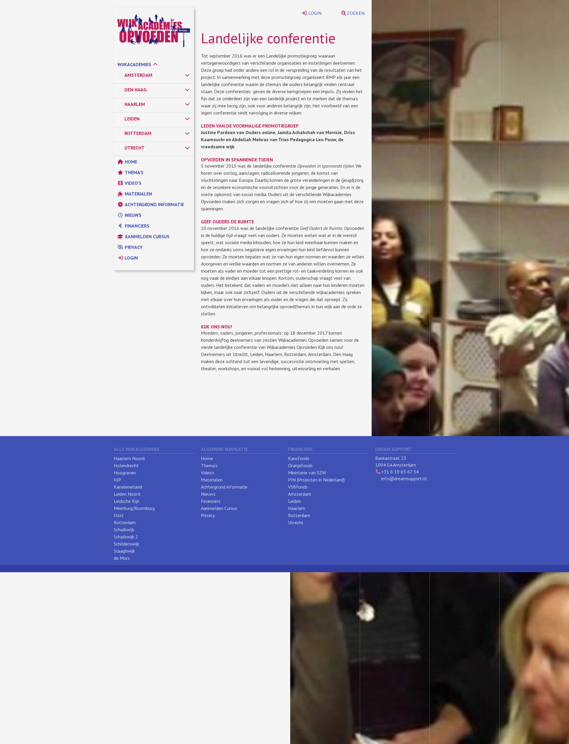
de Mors (122, 558)
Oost (119, 515)
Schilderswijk (126, 544)
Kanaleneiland (128, 487)
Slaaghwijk (124, 551)
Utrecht (295, 522)
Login (130, 258)
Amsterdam (299, 494)
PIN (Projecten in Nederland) (316, 480)
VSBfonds (298, 487)
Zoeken (356, 13)
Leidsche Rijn (126, 501)
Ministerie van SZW (307, 473)
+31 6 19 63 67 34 (400, 472)
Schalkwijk (124, 529)
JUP (117, 480)
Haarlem (296, 508)
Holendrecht (126, 465)
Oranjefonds (300, 465)
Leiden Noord (127, 494)
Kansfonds (298, 458)
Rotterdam (125, 522)
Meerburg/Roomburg (134, 508)
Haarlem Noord (129, 458)
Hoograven (125, 473)
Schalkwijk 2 (126, 537)
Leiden (294, 501)
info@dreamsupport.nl (404, 478)
